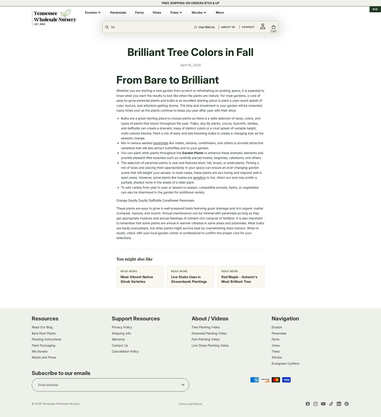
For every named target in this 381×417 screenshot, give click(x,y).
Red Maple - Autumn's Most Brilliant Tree (239, 279)
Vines (276, 345)
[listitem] (93, 12)
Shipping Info (121, 333)
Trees (276, 351)
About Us (276, 17)
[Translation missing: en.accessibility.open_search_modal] (148, 27)
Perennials (279, 333)
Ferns (275, 339)
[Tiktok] (331, 403)
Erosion (277, 327)
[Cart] (346, 17)
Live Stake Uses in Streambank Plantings (189, 279)
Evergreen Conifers (285, 363)
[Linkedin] (339, 403)
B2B (375, 9)
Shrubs (277, 357)
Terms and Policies (190, 404)
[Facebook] (307, 403)
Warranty (118, 339)
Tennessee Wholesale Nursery (61, 403)
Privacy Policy (122, 327)
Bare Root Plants (44, 333)
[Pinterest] (346, 403)
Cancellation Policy (125, 351)
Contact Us (120, 345)
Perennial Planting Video (209, 333)
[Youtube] (323, 403)
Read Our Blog (42, 327)
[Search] (233, 17)
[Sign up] (182, 384)
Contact (295, 17)
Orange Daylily (127, 200)
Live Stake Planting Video (210, 345)
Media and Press (44, 357)
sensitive (199, 177)
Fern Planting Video (206, 339)
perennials (160, 143)
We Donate (40, 351)
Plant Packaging (43, 345)
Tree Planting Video (206, 327)
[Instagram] (315, 403)
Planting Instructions (46, 339)
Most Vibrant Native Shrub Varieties (137, 279)
